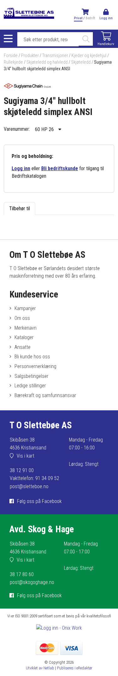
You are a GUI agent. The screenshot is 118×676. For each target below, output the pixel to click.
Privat (78, 18)
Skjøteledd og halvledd (47, 62)
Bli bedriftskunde (59, 168)
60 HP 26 (45, 129)
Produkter (30, 55)
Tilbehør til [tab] (19, 208)
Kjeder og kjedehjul (88, 55)
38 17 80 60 (22, 574)
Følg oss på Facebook (39, 501)
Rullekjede (13, 62)
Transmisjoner (55, 55)
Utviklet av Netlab (40, 668)
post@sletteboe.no (29, 486)
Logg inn (21, 168)
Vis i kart (25, 456)
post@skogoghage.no (32, 582)
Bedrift (90, 18)
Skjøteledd (81, 62)
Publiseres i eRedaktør (74, 668)
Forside (11, 55)
